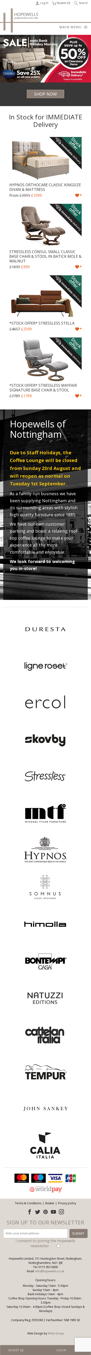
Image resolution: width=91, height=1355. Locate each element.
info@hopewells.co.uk (49, 1271)
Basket (49, 1203)
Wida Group (56, 1333)
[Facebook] (29, 1211)
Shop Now (45, 94)
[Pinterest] (45, 1211)
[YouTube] (53, 1211)
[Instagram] (61, 1211)
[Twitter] (37, 1211)
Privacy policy (67, 1203)
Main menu (70, 27)
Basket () (61, 3)
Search (83, 3)
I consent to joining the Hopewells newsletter (45, 1243)
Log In (44, 3)
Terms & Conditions (28, 1203)
